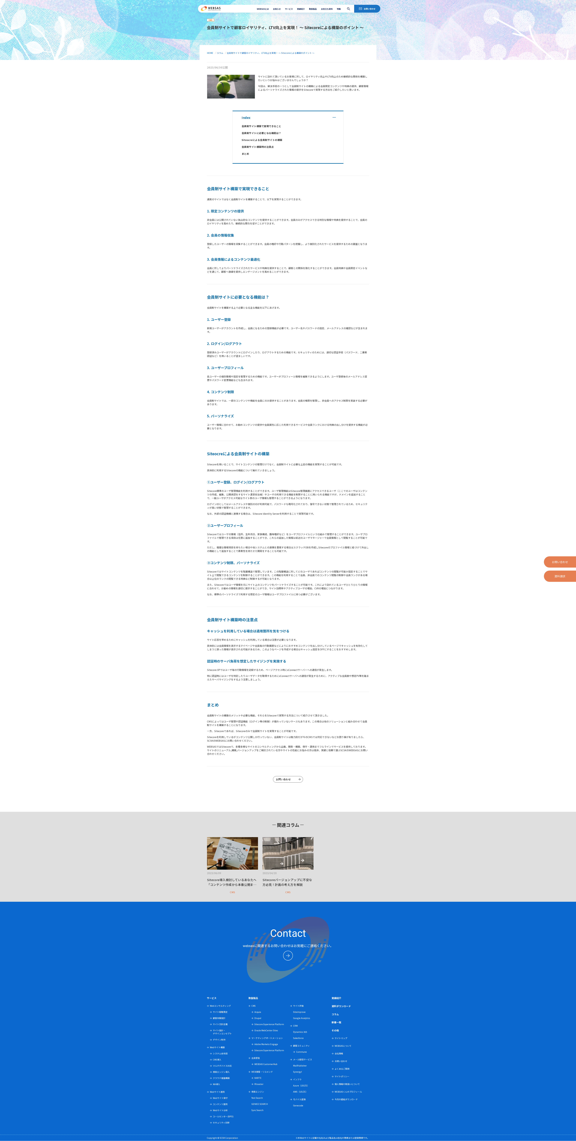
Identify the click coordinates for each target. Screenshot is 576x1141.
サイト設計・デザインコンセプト (222, 1032)
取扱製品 (313, 9)
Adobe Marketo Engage (266, 1044)
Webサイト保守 (220, 1097)
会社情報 (339, 1053)
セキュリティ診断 (221, 1122)
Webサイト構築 (217, 1047)
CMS (253, 1005)
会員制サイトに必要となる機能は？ (261, 133)
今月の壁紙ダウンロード (346, 1099)
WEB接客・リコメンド (262, 1071)
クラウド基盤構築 (221, 1078)
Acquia (257, 1011)
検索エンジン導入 (221, 1071)
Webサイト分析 (220, 1110)
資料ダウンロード (341, 1006)
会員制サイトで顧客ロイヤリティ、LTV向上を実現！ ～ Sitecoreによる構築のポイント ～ (270, 52)
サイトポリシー (342, 1076)
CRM (295, 1025)
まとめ (245, 153)
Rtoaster (258, 1084)
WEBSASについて (343, 1045)
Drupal (257, 1018)
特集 (339, 9)
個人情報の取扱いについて (347, 1084)
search (347, 8)
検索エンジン (257, 1091)
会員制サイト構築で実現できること (261, 126)
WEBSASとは (263, 9)
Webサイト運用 (217, 1091)
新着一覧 (336, 1022)
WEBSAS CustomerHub (265, 1064)
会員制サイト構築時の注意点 (258, 147)
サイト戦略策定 (220, 1011)
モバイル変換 (299, 1099)
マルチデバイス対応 (222, 1065)
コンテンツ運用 (220, 1104)
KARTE (257, 1077)
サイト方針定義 (220, 1024)
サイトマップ (341, 1038)
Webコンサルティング (220, 1005)
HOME (210, 52)
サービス (289, 9)
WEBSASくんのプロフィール (348, 1091)
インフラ (297, 1079)
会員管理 (255, 1057)
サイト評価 (298, 1005)
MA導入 (216, 1084)
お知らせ (277, 9)
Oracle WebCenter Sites (266, 1030)
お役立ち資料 (327, 9)
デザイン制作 (219, 1039)
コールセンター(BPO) (223, 1116)
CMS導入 (217, 1059)
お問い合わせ (369, 9)
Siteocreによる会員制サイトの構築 (262, 140)
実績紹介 (301, 9)
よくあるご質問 (342, 1068)
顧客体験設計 (219, 1018)
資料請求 (560, 576)
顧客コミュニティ (301, 1045)
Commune (301, 1051)
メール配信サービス (302, 1059)
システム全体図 (220, 1053)
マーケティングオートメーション (267, 1038)
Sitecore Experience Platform (269, 1024)
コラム (220, 52)
